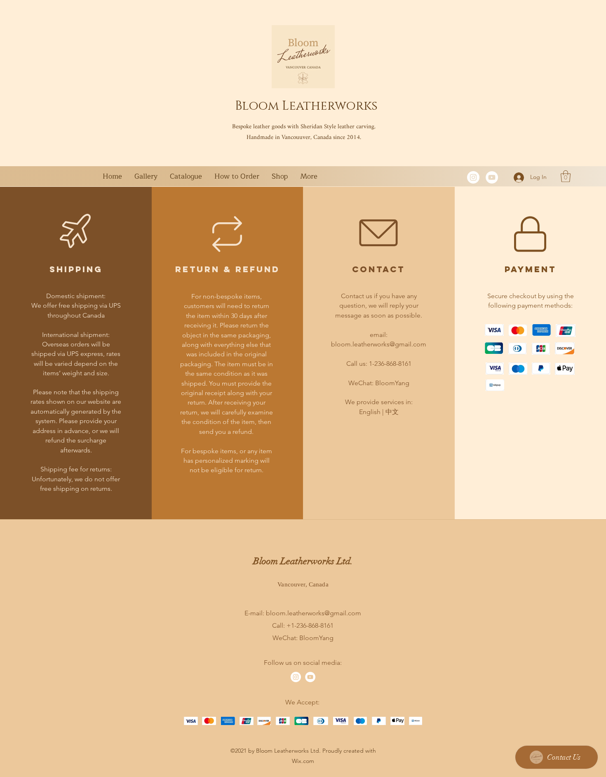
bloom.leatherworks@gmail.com (378, 344)
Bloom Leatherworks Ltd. (303, 561)
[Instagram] (473, 177)
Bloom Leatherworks (306, 106)
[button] (566, 176)
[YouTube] (492, 177)
